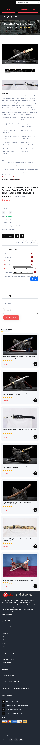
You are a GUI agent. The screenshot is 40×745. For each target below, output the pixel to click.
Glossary (4, 643)
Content (7, 310)
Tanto (15, 27)
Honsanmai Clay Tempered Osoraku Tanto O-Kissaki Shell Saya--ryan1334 (19, 539)
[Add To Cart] (35, 364)
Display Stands (7, 179)
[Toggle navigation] (16, 17)
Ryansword (16, 735)
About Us (4, 630)
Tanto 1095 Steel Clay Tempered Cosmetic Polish (18, 580)
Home (7, 27)
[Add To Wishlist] (17, 236)
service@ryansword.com (13, 709)
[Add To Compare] (22, 236)
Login (35, 279)
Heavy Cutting (6, 665)
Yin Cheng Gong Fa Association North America (15, 688)
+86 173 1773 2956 (12, 701)
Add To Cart (9, 236)
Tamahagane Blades (8, 659)
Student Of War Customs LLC (10, 681)
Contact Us (5, 633)
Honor (3, 646)
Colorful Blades (6, 662)
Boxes (16, 179)
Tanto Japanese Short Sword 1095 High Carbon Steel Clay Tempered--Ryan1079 (19, 466)
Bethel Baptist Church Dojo (10, 685)
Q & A (3, 636)
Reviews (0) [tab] (7, 296)
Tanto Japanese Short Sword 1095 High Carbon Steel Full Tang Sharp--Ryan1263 (19, 393)
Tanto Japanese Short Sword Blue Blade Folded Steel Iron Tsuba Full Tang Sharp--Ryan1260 (20, 357)
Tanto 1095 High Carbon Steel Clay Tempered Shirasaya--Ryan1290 (17, 503)
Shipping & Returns (7, 626)
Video (3, 640)
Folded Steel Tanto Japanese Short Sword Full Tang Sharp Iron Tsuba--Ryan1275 (19, 430)
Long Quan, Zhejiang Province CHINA (17, 705)
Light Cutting (5, 669)
